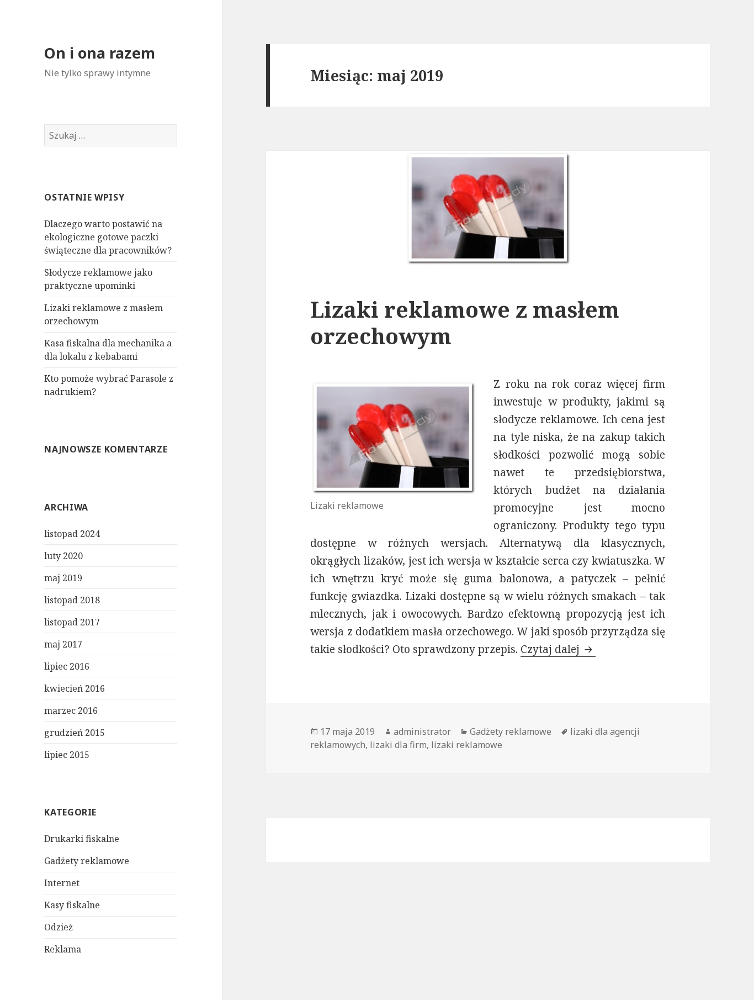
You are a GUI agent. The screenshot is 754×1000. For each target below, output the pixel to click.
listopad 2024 (72, 534)
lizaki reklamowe (466, 745)
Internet (61, 883)
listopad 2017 (72, 622)
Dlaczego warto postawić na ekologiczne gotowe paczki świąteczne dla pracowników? (108, 237)
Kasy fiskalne (72, 905)
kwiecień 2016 (74, 688)
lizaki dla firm (398, 745)
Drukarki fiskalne (81, 839)
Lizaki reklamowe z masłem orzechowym (464, 322)
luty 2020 (63, 556)
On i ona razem (99, 53)
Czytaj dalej (558, 649)
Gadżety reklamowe (86, 861)
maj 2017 (63, 644)
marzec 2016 (71, 710)
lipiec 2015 (66, 755)
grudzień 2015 (74, 733)
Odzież (58, 927)
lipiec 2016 (66, 666)
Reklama (62, 949)
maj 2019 (63, 578)
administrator (422, 731)
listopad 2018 (72, 600)
